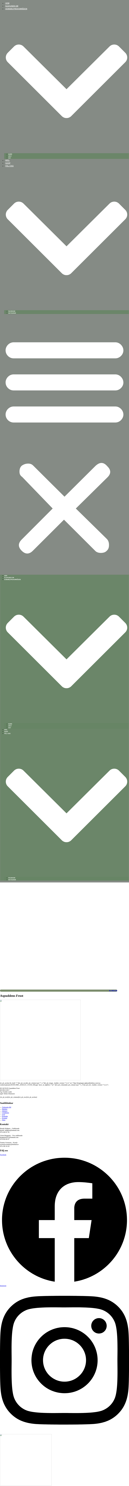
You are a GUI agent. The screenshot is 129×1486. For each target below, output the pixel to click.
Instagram (12, 313)
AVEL (5, 730)
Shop (3, 1120)
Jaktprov (4, 1111)
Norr (10, 154)
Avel (3, 1114)
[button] (64, 444)
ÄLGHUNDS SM (9, 578)
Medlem (4, 1109)
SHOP (6, 731)
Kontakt (4, 1118)
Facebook (11, 311)
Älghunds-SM (6, 1107)
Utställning (5, 1113)
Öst (9, 728)
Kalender (5, 1116)
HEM (5, 576)
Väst (10, 156)
